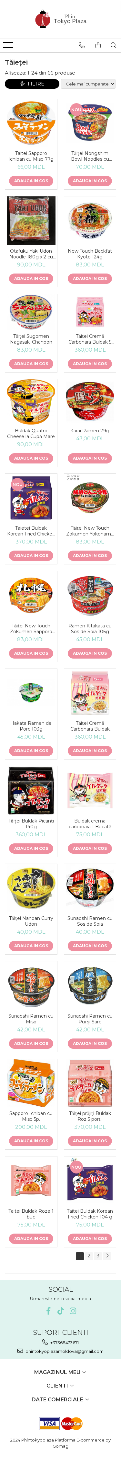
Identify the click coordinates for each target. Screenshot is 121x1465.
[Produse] (9, 47)
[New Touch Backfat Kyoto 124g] (90, 220)
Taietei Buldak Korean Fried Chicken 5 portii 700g (31, 531)
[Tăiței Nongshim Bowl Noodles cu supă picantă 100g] (90, 123)
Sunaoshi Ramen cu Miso (31, 1019)
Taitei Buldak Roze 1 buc (31, 1214)
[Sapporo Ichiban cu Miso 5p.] (31, 1083)
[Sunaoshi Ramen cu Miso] (31, 985)
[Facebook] (48, 1311)
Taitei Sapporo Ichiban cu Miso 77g (31, 156)
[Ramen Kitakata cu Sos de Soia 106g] (90, 595)
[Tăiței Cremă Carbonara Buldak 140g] (90, 693)
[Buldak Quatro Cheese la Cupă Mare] (31, 401)
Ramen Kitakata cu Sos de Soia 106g (90, 628)
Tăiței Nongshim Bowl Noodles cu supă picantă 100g (90, 156)
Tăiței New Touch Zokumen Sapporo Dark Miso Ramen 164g (31, 628)
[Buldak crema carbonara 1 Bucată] (90, 790)
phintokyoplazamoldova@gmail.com (64, 1351)
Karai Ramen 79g (89, 431)
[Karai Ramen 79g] (90, 402)
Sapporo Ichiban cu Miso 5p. (31, 1116)
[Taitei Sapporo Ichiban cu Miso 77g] (31, 123)
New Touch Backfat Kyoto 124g (90, 254)
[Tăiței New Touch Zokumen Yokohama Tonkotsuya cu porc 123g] (90, 498)
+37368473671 (64, 1342)
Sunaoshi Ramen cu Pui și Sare (90, 1019)
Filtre (34, 84)
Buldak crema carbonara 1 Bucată (90, 824)
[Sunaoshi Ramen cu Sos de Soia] (90, 888)
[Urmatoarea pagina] (107, 1256)
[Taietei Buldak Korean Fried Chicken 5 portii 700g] (31, 498)
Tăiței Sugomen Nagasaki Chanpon (31, 339)
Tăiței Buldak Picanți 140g (31, 824)
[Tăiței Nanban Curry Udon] (31, 888)
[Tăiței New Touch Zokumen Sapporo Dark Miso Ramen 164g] (31, 595)
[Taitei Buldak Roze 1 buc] (31, 1180)
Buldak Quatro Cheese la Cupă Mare (31, 433)
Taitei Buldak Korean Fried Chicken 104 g (90, 1214)
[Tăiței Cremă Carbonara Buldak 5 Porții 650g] (90, 312)
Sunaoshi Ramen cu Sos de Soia (90, 921)
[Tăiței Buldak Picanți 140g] (31, 790)
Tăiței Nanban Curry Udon (31, 921)
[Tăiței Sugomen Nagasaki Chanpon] (31, 312)
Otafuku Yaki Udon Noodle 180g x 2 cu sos (31, 254)
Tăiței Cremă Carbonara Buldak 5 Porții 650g (89, 339)
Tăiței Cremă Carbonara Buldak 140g (90, 726)
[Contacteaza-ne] (81, 45)
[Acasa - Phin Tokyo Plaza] (60, 19)
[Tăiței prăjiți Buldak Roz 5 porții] (90, 1083)
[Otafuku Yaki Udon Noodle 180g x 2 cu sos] (31, 220)
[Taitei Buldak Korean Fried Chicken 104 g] (90, 1180)
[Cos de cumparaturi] (98, 45)
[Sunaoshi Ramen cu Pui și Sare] (90, 985)
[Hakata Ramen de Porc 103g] (31, 693)
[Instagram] (72, 1311)
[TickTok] (60, 1311)
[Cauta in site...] (113, 45)
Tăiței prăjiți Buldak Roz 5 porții (90, 1116)
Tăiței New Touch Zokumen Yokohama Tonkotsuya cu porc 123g (90, 531)
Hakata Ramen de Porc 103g (31, 726)
